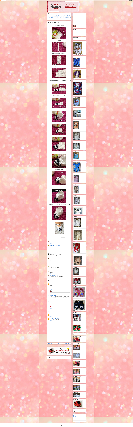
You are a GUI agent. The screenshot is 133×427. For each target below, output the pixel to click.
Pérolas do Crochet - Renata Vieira (55, 290)
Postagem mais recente (51, 343)
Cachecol (49, 15)
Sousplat (51, 18)
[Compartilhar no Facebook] (63, 237)
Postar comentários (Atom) (60, 345)
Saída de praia (49, 18)
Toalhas (61, 18)
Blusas (64, 14)
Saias (62, 17)
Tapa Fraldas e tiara (57, 18)
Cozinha (66, 15)
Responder (51, 243)
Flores (65, 16)
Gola (66, 16)
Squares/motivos (54, 18)
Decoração (58, 16)
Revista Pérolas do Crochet (57, 17)
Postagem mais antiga (68, 343)
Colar (62, 15)
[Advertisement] (59, 336)
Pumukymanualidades (52, 245)
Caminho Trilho (51, 15)
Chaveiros (59, 15)
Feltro (63, 16)
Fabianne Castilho (51, 318)
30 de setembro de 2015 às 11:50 (63, 290)
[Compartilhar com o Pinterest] (64, 237)
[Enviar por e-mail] (61, 237)
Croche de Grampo (69, 15)
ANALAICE (51, 253)
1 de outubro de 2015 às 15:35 (54, 295)
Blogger (75, 425)
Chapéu (57, 15)
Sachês (61, 17)
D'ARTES (50, 275)
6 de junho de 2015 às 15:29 (57, 245)
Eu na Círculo (61, 16)
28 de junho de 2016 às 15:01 (57, 318)
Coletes (64, 15)
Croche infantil (49, 16)
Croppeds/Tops (53, 16)
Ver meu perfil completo (78, 26)
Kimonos (70, 16)
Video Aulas (74, 416)
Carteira (54, 15)
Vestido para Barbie (67, 18)
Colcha (63, 15)
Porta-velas (54, 17)
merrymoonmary (70, 425)
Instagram (74, 417)
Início (73, 415)
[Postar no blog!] (62, 237)
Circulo (60, 15)
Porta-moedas (51, 17)
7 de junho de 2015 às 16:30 (55, 253)
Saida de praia (64, 17)
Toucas (63, 18)
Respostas (51, 289)
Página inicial (59, 343)
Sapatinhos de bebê (68, 17)
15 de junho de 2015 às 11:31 (55, 275)
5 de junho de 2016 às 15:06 (56, 314)
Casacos (55, 15)
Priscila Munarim (51, 314)
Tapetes (60, 18)
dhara (50, 295)
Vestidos (70, 18)
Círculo (56, 16)
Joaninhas (68, 16)
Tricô (64, 18)
